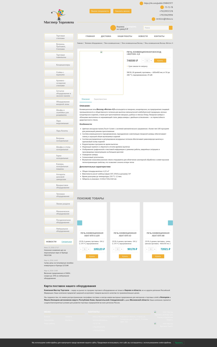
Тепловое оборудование (93, 43)
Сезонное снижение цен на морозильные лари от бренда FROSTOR (56, 252)
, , (134, 319)
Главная (80, 43)
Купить (160, 60)
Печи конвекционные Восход (132, 43)
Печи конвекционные (111, 43)
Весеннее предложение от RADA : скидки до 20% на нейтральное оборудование (57, 275)
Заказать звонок (122, 11)
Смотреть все (67, 242)
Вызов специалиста (100, 11)
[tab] (86, 99)
